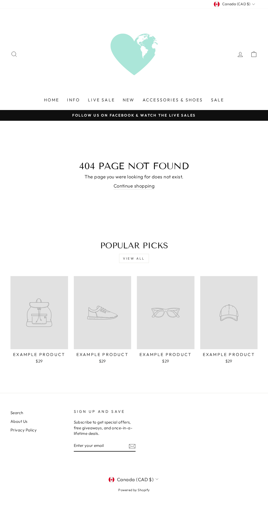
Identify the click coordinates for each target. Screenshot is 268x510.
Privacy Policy (23, 429)
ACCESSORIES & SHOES (173, 99)
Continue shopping (134, 186)
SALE (217, 99)
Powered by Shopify (133, 490)
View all (134, 258)
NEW (129, 99)
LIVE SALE (101, 99)
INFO (73, 99)
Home (51, 99)
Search (16, 412)
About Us (18, 421)
